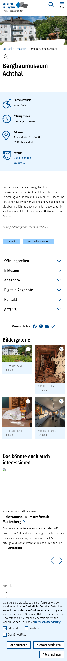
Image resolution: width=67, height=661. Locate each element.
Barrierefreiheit (22, 100)
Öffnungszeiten (22, 116)
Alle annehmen (52, 654)
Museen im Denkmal (38, 241)
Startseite (8, 49)
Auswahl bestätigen (49, 645)
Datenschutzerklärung (47, 622)
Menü (61, 7)
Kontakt (18, 152)
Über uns (8, 592)
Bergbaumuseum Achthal (43, 49)
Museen (21, 49)
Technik (11, 241)
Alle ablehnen (18, 645)
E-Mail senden (22, 158)
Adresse (18, 132)
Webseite (19, 162)
